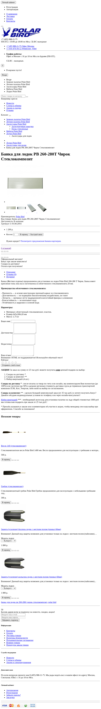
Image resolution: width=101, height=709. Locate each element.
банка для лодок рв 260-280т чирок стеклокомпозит (24, 602)
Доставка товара (13, 635)
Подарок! (10, 277)
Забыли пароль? (13, 695)
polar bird (52, 602)
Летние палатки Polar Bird (18, 122)
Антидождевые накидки (23, 126)
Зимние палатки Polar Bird (18, 119)
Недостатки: (6, 344)
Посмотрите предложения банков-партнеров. (41, 241)
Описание (10, 272)
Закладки (10, 697)
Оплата (9, 19)
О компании (11, 14)
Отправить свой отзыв (11, 365)
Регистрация (12, 7)
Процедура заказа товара (17, 645)
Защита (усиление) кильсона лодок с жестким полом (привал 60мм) (31, 577)
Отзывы (10, 110)
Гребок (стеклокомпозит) (12, 486)
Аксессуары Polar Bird (16, 124)
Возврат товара (13, 643)
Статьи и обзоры (13, 105)
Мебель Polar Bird (14, 131)
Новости (10, 103)
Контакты (10, 21)
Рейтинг (5, 360)
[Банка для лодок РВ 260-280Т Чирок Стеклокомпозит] (25, 202)
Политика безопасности (17, 638)
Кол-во (9, 234)
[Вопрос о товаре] (2, 251)
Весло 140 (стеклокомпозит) (13, 446)
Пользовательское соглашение (19, 640)
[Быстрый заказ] (13, 460)
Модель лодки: (7, 538)
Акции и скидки (13, 108)
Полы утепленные (20, 129)
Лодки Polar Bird (13, 133)
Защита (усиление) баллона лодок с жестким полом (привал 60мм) (31, 529)
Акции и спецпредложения (18, 662)
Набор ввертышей (9, 400)
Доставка (10, 16)
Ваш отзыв (6, 355)
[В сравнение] (7, 251)
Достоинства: (7, 333)
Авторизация (12, 9)
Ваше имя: (5, 321)
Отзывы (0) (11, 274)
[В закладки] (5, 251)
